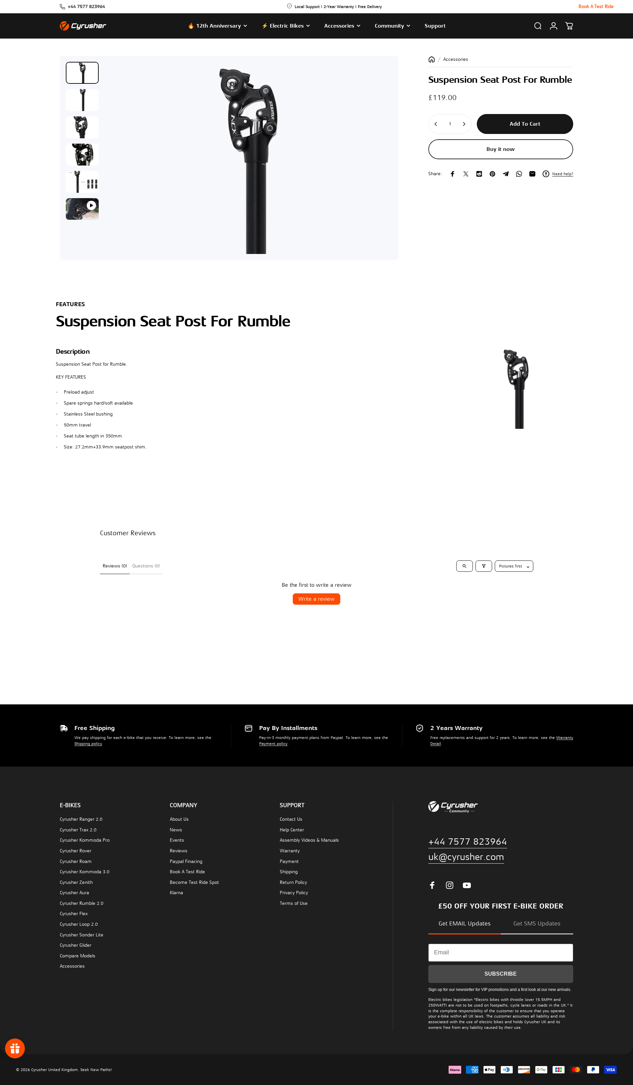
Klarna (176, 892)
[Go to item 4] (82, 155)
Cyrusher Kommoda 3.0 (84, 871)
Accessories (455, 59)
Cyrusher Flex (74, 913)
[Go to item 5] (82, 182)
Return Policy (293, 882)
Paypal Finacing (186, 861)
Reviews (178, 850)
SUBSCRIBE (500, 974)
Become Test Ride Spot (194, 882)
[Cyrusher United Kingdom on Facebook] (432, 885)
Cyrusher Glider (75, 945)
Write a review (316, 599)
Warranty (290, 850)
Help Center (292, 829)
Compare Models (77, 955)
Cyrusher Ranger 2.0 (81, 819)
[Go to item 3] (82, 127)
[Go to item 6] (82, 209)
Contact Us (291, 819)
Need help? (562, 174)
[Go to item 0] (82, 73)
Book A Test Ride (187, 871)
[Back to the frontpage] (431, 59)
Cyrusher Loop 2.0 (79, 924)
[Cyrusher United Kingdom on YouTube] (467, 885)
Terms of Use (294, 903)
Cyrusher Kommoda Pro (85, 840)
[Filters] (483, 566)
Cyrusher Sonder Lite (81, 934)
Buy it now (500, 149)
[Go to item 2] (82, 100)
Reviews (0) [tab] (115, 565)
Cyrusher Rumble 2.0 (81, 903)
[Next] (375, 174)
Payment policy (273, 743)
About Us (179, 819)
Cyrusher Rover (75, 850)
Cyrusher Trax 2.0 (78, 829)
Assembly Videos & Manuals (309, 840)
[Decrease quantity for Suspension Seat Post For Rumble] (435, 124)
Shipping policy (88, 743)
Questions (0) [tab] (146, 565)
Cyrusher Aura (74, 892)
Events (177, 840)
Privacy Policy (294, 892)
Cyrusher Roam (76, 861)
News (176, 829)
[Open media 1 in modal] (248, 158)
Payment (289, 861)
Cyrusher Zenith (76, 882)
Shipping (289, 871)
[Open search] (464, 566)
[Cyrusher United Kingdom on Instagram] (450, 885)
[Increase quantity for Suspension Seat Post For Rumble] (464, 124)
